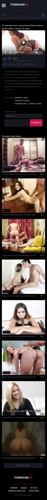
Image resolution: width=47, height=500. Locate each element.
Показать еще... (23, 465)
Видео (24, 488)
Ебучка (33, 488)
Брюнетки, (19, 98)
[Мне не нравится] (9, 59)
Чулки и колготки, (22, 101)
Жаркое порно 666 (16, 491)
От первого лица (34, 104)
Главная (14, 488)
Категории (34, 491)
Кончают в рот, (21, 104)
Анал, (26, 98)
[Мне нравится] (5, 59)
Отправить (36, 123)
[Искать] (43, 14)
